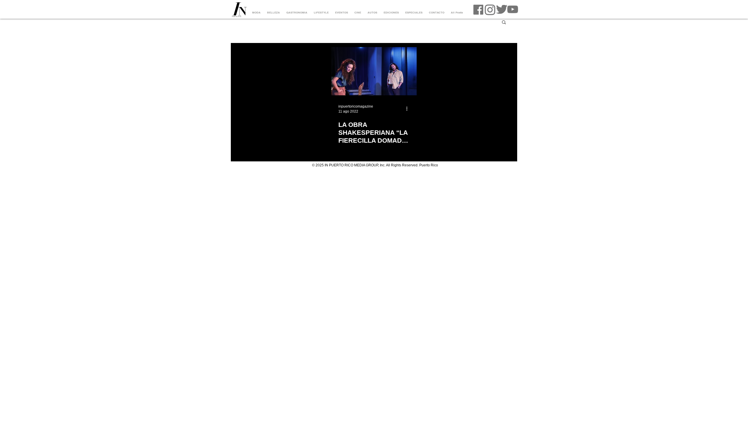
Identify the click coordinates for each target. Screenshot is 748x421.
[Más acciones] (408, 108)
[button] (504, 23)
